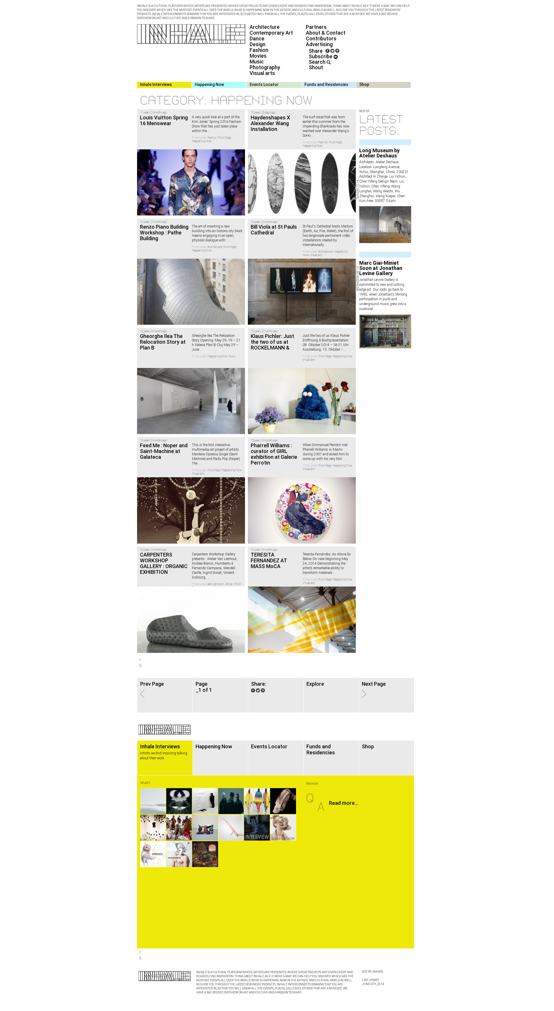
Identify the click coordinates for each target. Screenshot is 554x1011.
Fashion (259, 50)
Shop (364, 84)
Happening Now (209, 84)
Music (257, 62)
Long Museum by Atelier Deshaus (379, 153)
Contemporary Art (271, 33)
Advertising (319, 44)
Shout (316, 67)
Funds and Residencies (326, 84)
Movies (258, 56)
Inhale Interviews (156, 84)
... (397, 201)
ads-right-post (215, 584)
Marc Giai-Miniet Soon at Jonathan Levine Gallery (380, 268)
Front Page (224, 137)
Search (318, 62)
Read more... (343, 803)
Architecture (265, 27)
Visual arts (262, 73)
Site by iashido (372, 971)
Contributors (321, 38)
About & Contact (325, 33)
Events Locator (264, 84)
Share (316, 51)
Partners (316, 27)
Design (257, 44)
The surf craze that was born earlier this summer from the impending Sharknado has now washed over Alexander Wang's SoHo (326, 126)
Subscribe (321, 56)
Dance (257, 38)
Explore (315, 684)
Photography (265, 67)
